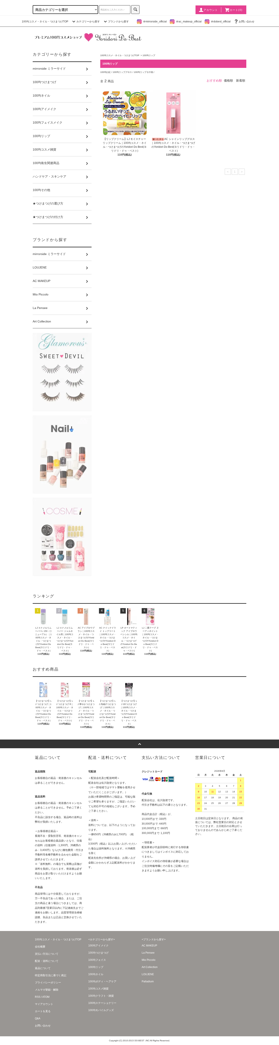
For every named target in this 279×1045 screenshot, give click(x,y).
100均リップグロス (123, 72)
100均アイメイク (98, 945)
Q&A (37, 1018)
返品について (43, 968)
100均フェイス (97, 959)
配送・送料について (46, 961)
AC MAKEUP (149, 945)
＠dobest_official (221, 21)
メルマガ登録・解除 (46, 989)
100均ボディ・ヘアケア (102, 981)
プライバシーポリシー (48, 982)
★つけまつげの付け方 (48, 217)
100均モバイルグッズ (101, 1010)
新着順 (240, 80)
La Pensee (148, 952)
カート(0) (236, 10)
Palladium (148, 981)
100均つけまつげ (98, 952)
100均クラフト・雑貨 (101, 995)
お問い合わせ (246, 21)
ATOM (45, 996)
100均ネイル (95, 974)
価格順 (228, 80)
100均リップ (149, 55)
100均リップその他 (144, 72)
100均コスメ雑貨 (98, 988)
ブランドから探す (118, 21)
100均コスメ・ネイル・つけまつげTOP (45, 21)
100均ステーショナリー (102, 1003)
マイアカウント (44, 1004)
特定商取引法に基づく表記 (50, 975)
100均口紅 (105, 72)
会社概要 (40, 946)
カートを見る (43, 1011)
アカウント (211, 10)
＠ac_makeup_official (189, 21)
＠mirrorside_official (155, 21)
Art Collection (150, 967)
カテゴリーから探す (88, 21)
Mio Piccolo (148, 959)
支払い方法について (46, 953)
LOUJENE (148, 974)
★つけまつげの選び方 (48, 203)
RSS (37, 996)
